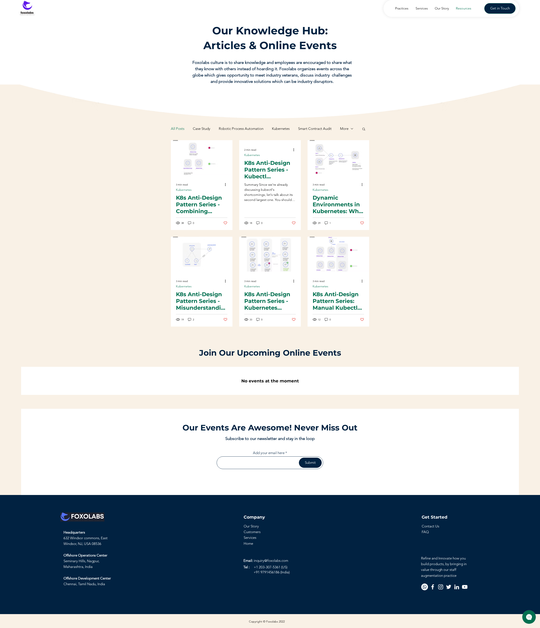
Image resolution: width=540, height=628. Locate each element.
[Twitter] (448, 587)
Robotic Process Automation (241, 128)
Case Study (201, 128)
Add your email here (269, 453)
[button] (500, 8)
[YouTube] (464, 587)
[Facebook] (432, 587)
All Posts (177, 128)
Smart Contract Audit (315, 128)
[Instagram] (440, 587)
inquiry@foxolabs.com (271, 560)
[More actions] (226, 184)
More (344, 128)
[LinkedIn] (456, 587)
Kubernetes (281, 128)
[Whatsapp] (424, 587)
